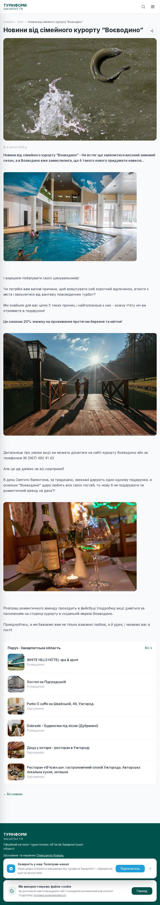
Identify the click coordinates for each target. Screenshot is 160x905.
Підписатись (130, 868)
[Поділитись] (152, 31)
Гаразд (142, 891)
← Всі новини (12, 794)
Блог (21, 21)
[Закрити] (150, 869)
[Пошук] (143, 6)
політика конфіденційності (50, 895)
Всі (147, 648)
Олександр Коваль (50, 855)
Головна (8, 21)
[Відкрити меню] (153, 7)
